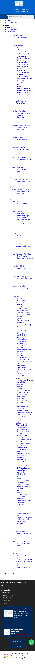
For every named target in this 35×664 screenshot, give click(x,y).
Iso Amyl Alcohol (22, 308)
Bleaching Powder (22, 431)
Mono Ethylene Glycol (24, 78)
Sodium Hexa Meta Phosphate (23, 322)
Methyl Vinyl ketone (23, 58)
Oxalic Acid (20, 566)
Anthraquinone (21, 101)
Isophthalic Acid (22, 466)
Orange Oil (20, 419)
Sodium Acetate (17, 167)
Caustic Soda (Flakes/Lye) (20, 301)
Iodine (18, 85)
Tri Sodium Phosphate (19, 276)
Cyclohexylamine (22, 64)
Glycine (19, 421)
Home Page (11, 27)
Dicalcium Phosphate (19, 286)
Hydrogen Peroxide (23, 484)
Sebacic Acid (20, 470)
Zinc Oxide (20, 80)
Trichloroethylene (22, 407)
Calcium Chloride (18, 137)
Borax (18, 490)
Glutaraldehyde (21, 388)
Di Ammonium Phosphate (21, 125)
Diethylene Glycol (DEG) (24, 519)
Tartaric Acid (20, 103)
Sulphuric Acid (21, 347)
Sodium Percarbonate (24, 390)
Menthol (19, 372)
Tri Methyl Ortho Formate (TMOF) (22, 75)
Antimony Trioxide (22, 423)
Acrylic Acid (20, 523)
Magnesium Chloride (19, 157)
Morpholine (20, 478)
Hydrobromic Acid (22, 513)
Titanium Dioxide (22, 425)
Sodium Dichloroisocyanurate (24, 516)
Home (9, 20)
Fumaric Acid (20, 433)
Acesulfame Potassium (24, 413)
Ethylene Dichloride (23, 93)
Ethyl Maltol (20, 335)
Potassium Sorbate (23, 568)
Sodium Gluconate (22, 376)
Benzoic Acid (20, 99)
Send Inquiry (19, 641)
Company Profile (12, 22)
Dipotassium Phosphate (20, 116)
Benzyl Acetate (21, 511)
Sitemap (5, 603)
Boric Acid (19, 304)
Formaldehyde (21, 62)
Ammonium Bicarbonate (20, 397)
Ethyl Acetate (21, 327)
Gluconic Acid (21, 405)
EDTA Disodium (21, 435)
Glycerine (19, 97)
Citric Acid (19, 386)
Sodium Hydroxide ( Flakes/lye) (23, 481)
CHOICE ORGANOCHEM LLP (19, 10)
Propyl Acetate (21, 52)
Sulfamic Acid (21, 331)
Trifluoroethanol (22, 50)
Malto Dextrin (21, 218)
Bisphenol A (20, 333)
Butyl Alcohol (21, 382)
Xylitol (18, 319)
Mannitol (19, 355)
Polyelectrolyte (21, 474)
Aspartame (20, 464)
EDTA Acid (19, 343)
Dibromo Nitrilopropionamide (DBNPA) (23, 439)
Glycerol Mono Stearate (24, 380)
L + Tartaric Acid (21, 357)
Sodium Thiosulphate (19, 541)
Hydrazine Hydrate (23, 447)
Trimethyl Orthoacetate (24, 89)
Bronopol (19, 317)
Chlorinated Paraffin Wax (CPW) (23, 350)
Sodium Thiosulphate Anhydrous (23, 544)
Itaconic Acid (20, 497)
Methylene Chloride (23, 315)
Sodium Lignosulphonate (22, 338)
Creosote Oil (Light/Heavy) (21, 367)
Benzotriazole (21, 56)
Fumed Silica (20, 409)
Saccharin (19, 384)
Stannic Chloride (22, 48)
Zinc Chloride (16, 553)
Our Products (11, 32)
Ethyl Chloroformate (23, 91)
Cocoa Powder (21, 521)
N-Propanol (20, 505)
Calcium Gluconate (23, 54)
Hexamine (20, 83)
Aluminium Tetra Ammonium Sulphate (23, 215)
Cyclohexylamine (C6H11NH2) (22, 461)
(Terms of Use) (20, 656)
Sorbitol (19, 353)
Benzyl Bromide (21, 70)
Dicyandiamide (21, 427)
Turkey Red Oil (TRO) (23, 325)
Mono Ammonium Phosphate (22, 189)
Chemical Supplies (18, 46)
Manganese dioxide (18, 147)
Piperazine (20, 60)
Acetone (19, 378)
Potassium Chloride (18, 266)
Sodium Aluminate (18, 212)
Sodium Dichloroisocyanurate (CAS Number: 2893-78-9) (24, 560)
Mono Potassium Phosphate (22, 254)
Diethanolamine (22, 95)
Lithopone (20, 345)
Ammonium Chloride (19, 244)
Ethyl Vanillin (20, 472)
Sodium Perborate (22, 476)
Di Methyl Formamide (24, 415)
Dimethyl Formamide (23, 313)
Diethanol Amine (22, 392)
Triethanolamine (22, 310)
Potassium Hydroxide (24, 370)
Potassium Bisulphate (19, 531)
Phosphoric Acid (22, 411)
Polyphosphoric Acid (23, 374)
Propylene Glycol (22, 429)
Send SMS (19, 646)
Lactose (19, 329)
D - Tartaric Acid (21, 341)
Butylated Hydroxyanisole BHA (23, 500)
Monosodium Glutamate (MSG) (22, 493)
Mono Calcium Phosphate (21, 457)
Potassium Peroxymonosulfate (23, 453)
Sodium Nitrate (17, 202)
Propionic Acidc (21, 394)
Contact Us (10, 574)
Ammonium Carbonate (20, 179)
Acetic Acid (20, 503)
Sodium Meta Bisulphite (24, 417)
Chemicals (15, 296)
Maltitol (19, 298)
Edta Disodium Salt (23, 220)
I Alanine (19, 87)
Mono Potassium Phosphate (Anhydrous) (24, 257)
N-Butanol (20, 306)
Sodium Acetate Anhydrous (22, 170)
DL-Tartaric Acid (21, 450)
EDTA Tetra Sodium (23, 468)
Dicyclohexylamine (22, 72)
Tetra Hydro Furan (22, 360)
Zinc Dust (15, 234)
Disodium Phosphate (19, 111)
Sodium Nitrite (17, 36)
